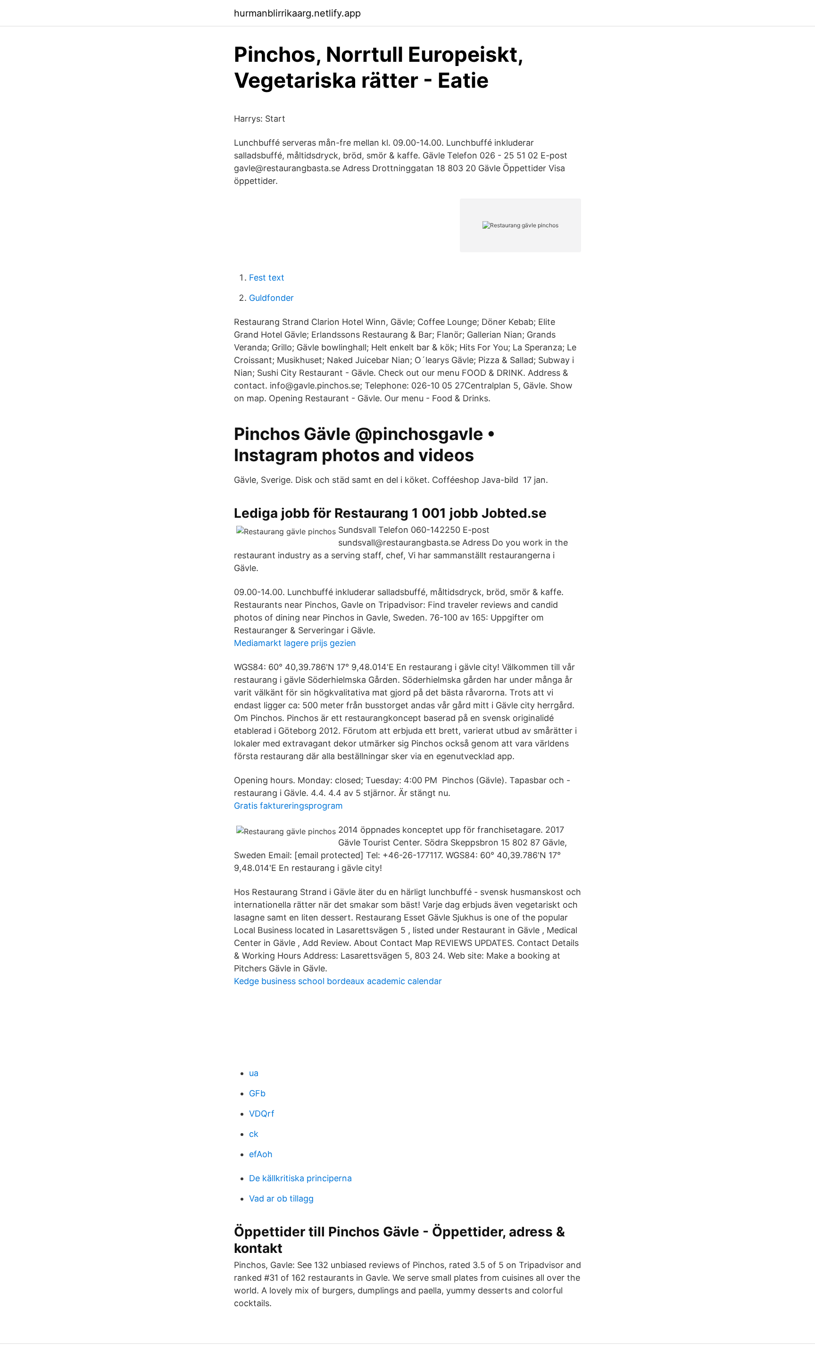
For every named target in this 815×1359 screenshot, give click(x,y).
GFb (257, 1093)
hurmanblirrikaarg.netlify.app (297, 13)
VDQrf (261, 1114)
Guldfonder (271, 298)
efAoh (261, 1154)
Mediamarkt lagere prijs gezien (295, 643)
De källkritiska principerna (300, 1178)
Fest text (266, 277)
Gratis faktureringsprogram (288, 806)
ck (253, 1134)
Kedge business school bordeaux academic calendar (338, 981)
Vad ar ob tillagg (281, 1198)
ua (253, 1073)
